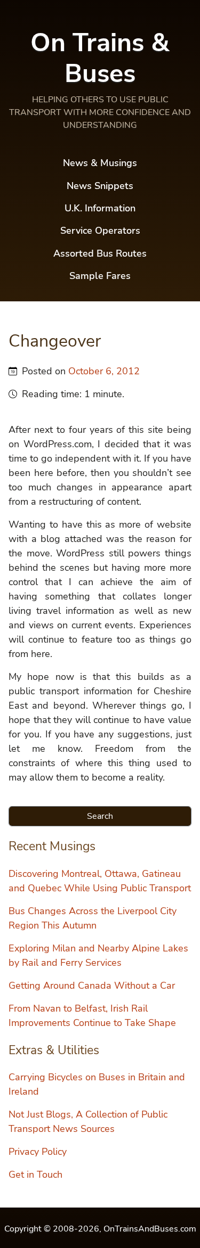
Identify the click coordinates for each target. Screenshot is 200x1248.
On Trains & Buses (100, 58)
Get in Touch (35, 1174)
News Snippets (100, 185)
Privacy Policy (38, 1151)
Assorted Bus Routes (100, 253)
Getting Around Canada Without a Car (92, 985)
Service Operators (100, 230)
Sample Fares (100, 275)
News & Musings (100, 163)
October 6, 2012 (104, 371)
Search (100, 816)
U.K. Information (100, 208)
